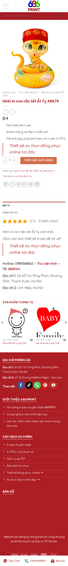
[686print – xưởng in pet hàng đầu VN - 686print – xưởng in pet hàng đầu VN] (34, 6)
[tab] (34, 205)
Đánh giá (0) (10, 212)
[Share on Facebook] (12, 184)
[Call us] (37, 385)
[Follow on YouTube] (53, 385)
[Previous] (2, 329)
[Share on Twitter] (18, 184)
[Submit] (62, 16)
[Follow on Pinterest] (45, 385)
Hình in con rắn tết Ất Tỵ (19, 176)
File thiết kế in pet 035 (47, 343)
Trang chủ (9, 92)
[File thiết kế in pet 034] (17, 322)
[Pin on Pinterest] (31, 184)
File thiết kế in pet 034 (15, 343)
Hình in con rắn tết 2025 (26, 171)
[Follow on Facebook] (21, 385)
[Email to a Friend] (25, 184)
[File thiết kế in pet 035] (50, 322)
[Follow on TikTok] (29, 385)
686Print (14, 269)
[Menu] (6, 6)
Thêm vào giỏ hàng (38, 160)
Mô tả (6, 205)
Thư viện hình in (28, 92)
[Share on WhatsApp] (6, 184)
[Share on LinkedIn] (37, 184)
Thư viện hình (47, 264)
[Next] (65, 329)
